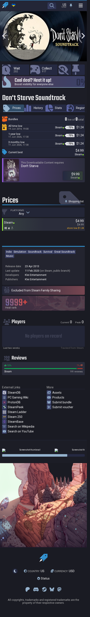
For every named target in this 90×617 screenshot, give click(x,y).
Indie (9, 251)
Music (9, 256)
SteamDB (14, 392)
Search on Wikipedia (21, 426)
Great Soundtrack (64, 251)
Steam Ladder (17, 412)
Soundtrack (34, 251)
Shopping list (76, 201)
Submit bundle (62, 402)
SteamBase (15, 421)
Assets (57, 392)
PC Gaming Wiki (18, 397)
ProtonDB (14, 402)
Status (44, 578)
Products (58, 397)
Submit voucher (62, 407)
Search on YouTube (21, 431)
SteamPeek (15, 407)
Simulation (20, 251)
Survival (47, 251)
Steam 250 (15, 416)
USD (64, 571)
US (36, 571)
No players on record (43, 336)
